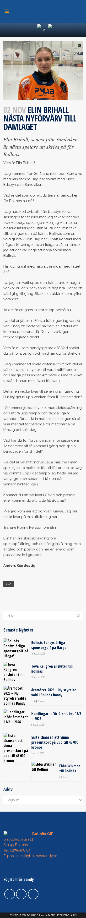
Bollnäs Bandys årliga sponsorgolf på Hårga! (49, 645)
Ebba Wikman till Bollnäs (69, 768)
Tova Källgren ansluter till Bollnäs (52, 669)
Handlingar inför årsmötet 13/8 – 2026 (56, 716)
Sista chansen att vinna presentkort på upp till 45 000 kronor (54, 742)
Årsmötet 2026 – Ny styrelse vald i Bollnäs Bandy (53, 692)
